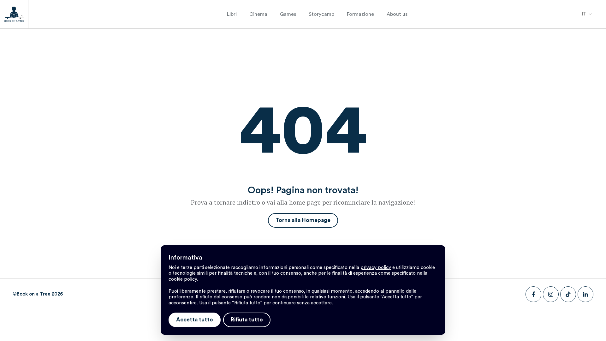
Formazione (360, 14)
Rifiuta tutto (247, 319)
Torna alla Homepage (303, 220)
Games (288, 14)
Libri (232, 14)
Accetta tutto (194, 319)
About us (397, 14)
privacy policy (375, 267)
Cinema (258, 14)
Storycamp (321, 14)
